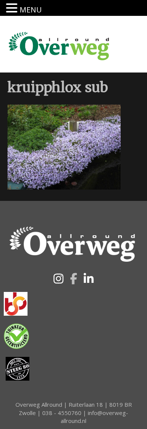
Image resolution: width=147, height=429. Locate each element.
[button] (58, 278)
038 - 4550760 (61, 413)
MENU (31, 10)
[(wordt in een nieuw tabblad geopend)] (16, 303)
